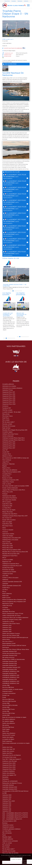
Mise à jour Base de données (10, 853)
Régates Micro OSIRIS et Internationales (13, 659)
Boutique (4, 823)
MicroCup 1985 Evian (8, 699)
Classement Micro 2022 (8, 404)
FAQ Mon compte (7, 410)
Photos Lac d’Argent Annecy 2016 (11, 619)
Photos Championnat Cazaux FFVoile (12, 613)
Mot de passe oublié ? (8, 422)
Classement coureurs (8, 827)
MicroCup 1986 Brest (8, 687)
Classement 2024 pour (16, 181)
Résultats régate (6, 837)
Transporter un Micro (8, 621)
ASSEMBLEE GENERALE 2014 (10, 677)
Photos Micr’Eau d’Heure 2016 (10, 635)
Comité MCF (5, 452)
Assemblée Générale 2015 (9, 673)
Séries (4, 527)
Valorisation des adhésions (9, 470)
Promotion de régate (8, 569)
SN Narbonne (11, 64)
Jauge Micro (5, 462)
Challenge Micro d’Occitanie (10, 539)
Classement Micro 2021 (8, 402)
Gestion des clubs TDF (8, 749)
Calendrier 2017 (6, 807)
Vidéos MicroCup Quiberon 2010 (11, 472)
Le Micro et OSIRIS (7, 559)
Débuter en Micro (7, 456)
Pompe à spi (5, 695)
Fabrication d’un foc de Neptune (11, 755)
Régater (4, 466)
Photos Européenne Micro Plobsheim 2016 (14, 599)
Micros (4, 591)
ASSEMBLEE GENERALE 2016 (10, 671)
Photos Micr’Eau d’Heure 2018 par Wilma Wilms (15, 649)
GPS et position (6, 501)
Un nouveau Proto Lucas (9, 757)
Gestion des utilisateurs (8, 733)
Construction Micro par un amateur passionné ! (15, 617)
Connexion (5, 406)
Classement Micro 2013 (8, 442)
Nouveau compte (7, 424)
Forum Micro (7, 1)
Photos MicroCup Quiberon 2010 (11, 549)
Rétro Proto (5, 731)
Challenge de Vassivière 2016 (10, 479)
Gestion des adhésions (8, 773)
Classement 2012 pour (16, 251)
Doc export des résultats (9, 499)
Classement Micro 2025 (8, 767)
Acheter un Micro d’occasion (10, 577)
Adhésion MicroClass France (10, 434)
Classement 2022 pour (16, 194)
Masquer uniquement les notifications (12, 862)
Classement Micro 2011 (8, 392)
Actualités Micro (6, 474)
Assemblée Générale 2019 (9, 661)
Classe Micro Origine (8, 481)
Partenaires (20, 1)
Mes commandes (7, 833)
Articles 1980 (6, 715)
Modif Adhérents (7, 593)
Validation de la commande (10, 841)
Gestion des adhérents (8, 723)
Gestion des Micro (7, 753)
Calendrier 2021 (6, 799)
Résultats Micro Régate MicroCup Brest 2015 (14, 430)
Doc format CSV (7, 517)
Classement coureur (7, 825)
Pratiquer (5, 493)
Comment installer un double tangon (12, 689)
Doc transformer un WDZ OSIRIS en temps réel (15, 458)
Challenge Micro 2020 (8, 801)
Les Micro (5, 589)
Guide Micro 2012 (7, 543)
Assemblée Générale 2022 (9, 787)
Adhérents (26, 1)
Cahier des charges (7, 535)
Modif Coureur (6, 597)
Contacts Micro (6, 454)
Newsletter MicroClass (8, 611)
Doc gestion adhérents (8, 719)
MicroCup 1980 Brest (8, 727)
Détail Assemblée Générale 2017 (11, 667)
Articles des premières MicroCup (11, 653)
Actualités (5, 607)
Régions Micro (6, 468)
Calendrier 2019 (6, 803)
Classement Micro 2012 (8, 394)
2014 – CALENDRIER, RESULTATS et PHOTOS (15, 813)
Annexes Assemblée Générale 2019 (12, 581)
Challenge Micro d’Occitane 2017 (11, 537)
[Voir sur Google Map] (3, 57)
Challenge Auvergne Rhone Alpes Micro (13, 438)
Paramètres (26, 862)
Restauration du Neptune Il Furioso (12, 783)
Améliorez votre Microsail (9, 761)
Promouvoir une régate (8, 509)
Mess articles (5, 414)
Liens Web (5, 575)
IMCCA (4, 557)
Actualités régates (7, 432)
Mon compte (5, 420)
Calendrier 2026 (6, 631)
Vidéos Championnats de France (11, 615)
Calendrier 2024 (6, 625)
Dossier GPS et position (9, 519)
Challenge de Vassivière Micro (10, 563)
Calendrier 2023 (6, 795)
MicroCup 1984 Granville (9, 701)
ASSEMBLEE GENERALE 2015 (10, 675)
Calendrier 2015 (6, 811)
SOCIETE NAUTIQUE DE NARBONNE (13, 48)
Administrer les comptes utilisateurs (12, 388)
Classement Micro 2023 (8, 763)
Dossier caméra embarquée (10, 487)
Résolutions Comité (7, 603)
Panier (4, 835)
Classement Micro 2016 (8, 396)
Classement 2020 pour (16, 207)
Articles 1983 (5, 703)
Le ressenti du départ (8, 739)
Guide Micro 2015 (7, 505)
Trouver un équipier (7, 529)
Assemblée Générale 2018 (9, 663)
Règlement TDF (6, 561)
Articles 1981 (5, 711)
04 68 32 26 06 (7, 56)
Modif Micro (5, 418)
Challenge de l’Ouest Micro (9, 555)
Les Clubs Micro (6, 831)
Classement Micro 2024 (8, 765)
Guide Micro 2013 (7, 523)
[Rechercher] (24, 5)
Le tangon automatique (8, 693)
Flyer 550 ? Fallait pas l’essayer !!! (11, 759)
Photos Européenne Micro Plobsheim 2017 (14, 601)
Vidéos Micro (6, 609)
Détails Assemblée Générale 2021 (11, 585)
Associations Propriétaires (9, 497)
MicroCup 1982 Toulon (8, 709)
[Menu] (28, 5)
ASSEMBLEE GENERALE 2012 (10, 683)
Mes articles (5, 725)
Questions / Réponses (8, 464)
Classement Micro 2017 (8, 448)
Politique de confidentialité (9, 781)
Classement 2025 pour (16, 174)
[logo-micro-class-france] (13, 5)
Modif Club (5, 595)
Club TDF (5, 450)
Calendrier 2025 (6, 627)
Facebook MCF (6, 408)
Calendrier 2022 (6, 797)
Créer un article (6, 483)
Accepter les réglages (16, 859)
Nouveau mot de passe (8, 851)
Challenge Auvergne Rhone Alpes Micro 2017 (15, 515)
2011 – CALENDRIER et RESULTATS (12, 819)
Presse (4, 697)
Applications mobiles (8, 533)
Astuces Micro (6, 475)
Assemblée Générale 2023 (9, 789)
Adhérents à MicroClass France (11, 623)
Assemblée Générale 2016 (9, 669)
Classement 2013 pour (16, 245)
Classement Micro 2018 (8, 398)
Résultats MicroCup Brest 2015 (10, 553)
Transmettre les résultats (9, 571)
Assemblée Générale (8, 785)
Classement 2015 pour (16, 232)
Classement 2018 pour (16, 213)
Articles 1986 (6, 685)
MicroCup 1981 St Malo (8, 713)
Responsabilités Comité (8, 643)
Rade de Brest (6, 428)
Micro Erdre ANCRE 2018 (21, 308)
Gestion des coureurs (8, 751)
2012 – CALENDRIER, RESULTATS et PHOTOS (15, 817)
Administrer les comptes (9, 386)
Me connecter (6, 845)
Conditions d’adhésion (8, 771)
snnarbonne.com (9, 53)
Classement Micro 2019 (8, 400)
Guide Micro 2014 (7, 503)
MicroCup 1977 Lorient (8, 735)
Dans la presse (6, 541)
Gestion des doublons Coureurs (11, 633)
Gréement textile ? (7, 691)
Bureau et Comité (7, 477)
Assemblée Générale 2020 (9, 655)
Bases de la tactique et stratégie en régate (14, 717)
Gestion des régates (7, 737)
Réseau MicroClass (7, 511)
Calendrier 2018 (6, 805)
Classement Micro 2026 (8, 769)
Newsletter (13, 1)
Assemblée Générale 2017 (9, 665)
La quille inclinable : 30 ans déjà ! (11, 412)
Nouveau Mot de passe (8, 426)
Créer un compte (7, 843)
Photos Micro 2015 (7, 491)
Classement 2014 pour (16, 239)
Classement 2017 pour (16, 219)
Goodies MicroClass (7, 567)
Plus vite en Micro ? (7, 641)
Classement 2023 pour (16, 187)
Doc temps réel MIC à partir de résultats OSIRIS (15, 485)
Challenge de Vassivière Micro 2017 (12, 565)
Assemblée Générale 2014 (9, 679)
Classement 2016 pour (16, 226)
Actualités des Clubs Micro (9, 513)
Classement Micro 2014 (8, 444)
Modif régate (6, 729)
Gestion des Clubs (7, 747)
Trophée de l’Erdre (7, 573)
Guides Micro (6, 587)
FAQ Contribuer (6, 460)
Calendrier (5, 583)
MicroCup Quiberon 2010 (9, 821)
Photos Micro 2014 (7, 547)
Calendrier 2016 (6, 809)
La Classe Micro (6, 507)
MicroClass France (7, 416)
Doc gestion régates (8, 721)
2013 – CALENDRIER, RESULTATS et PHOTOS (15, 815)
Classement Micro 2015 (8, 446)
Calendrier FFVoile (7, 390)
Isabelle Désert (7, 54)
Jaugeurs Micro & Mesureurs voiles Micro (13, 489)
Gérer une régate (7, 521)
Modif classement (7, 741)
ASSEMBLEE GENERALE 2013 (10, 681)
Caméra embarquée (7, 436)
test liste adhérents (7, 839)
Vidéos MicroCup (7, 605)
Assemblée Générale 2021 (9, 651)
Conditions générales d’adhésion (11, 829)
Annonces (5, 531)
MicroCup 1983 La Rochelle (9, 705)
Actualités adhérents (8, 384)
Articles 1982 (5, 707)
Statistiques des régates (9, 495)
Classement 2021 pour (16, 200)
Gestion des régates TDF (9, 775)
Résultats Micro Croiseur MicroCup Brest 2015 (15, 551)
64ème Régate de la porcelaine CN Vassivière (9, 314)
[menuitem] (24, 5)
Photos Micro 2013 (7, 545)
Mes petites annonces (8, 657)
